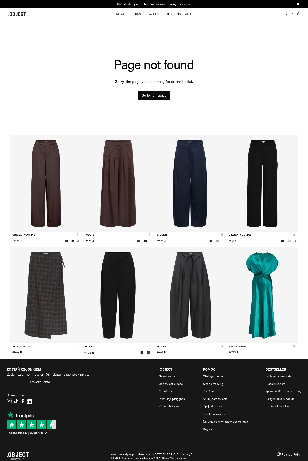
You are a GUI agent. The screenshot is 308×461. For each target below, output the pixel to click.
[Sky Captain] (211, 241)
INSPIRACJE (184, 14)
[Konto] (292, 13)
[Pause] (298, 3)
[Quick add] (77, 234)
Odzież (139, 14)
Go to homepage (154, 95)
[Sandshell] (289, 241)
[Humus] (217, 241)
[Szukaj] (287, 13)
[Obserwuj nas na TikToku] (15, 401)
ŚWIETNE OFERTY (160, 14)
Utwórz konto (40, 381)
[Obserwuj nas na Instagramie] (9, 401)
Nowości (123, 14)
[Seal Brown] (139, 241)
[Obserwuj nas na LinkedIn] (29, 401)
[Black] (73, 241)
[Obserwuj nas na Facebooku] (22, 401)
